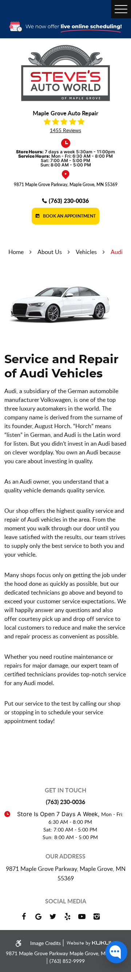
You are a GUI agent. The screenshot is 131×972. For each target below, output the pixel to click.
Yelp (67, 916)
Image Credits (46, 943)
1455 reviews (65, 130)
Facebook (23, 916)
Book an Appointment (69, 216)
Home (16, 252)
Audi (117, 252)
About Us (49, 252)
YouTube (82, 916)
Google (38, 916)
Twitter (52, 916)
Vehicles (86, 252)
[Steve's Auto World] (65, 73)
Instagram (96, 916)
